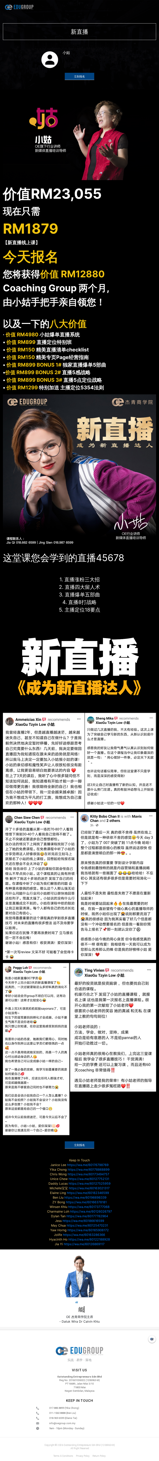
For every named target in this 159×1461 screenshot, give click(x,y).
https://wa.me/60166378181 (79, 1202)
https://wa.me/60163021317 (80, 1188)
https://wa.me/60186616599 (79, 1221)
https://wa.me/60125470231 (79, 1225)
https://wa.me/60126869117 (80, 1244)
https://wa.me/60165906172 (79, 1230)
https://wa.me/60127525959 (79, 1183)
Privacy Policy (83, 1456)
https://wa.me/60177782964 (79, 1216)
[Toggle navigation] (150, 7)
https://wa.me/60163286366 (79, 1235)
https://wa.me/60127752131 (79, 1179)
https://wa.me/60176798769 (79, 1165)
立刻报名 (79, 76)
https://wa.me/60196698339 (79, 1197)
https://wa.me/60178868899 (80, 1169)
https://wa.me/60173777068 (80, 1207)
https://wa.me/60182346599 (79, 1193)
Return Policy (99, 1456)
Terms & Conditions (63, 1456)
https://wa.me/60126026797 (79, 1211)
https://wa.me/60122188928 (79, 1239)
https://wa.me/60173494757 (79, 1174)
